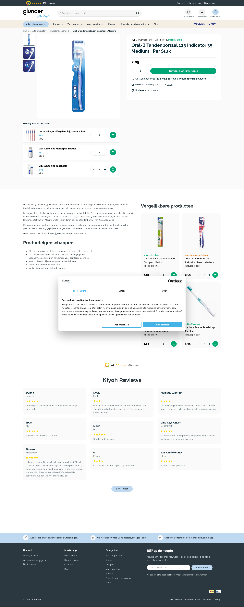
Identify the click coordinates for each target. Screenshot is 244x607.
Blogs (207, 3)
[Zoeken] (137, 13)
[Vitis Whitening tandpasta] (31, 169)
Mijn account (175, 599)
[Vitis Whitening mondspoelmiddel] (31, 152)
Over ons (181, 3)
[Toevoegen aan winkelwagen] (113, 135)
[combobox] (99, 13)
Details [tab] (122, 291)
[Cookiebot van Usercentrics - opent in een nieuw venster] (170, 281)
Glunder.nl (36, 599)
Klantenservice (194, 3)
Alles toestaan (162, 324)
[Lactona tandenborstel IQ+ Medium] (201, 301)
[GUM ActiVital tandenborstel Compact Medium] (160, 232)
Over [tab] (164, 291)
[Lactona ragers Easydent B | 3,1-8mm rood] (31, 135)
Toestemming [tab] (79, 291)
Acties (215, 3)
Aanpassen (120, 324)
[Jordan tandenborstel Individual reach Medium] (201, 232)
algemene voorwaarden (196, 575)
